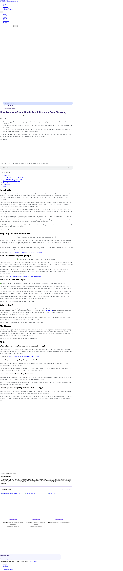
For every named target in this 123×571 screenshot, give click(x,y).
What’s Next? (7, 183)
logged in (8, 558)
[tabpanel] (12, 510)
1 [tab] (59, 490)
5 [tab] (66, 490)
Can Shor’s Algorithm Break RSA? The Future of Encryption (59, 523)
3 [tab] (62, 490)
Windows (5, 17)
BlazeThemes (33, 561)
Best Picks (5, 19)
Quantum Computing (9, 103)
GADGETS (5, 22)
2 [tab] (61, 490)
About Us (5, 4)
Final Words (6, 184)
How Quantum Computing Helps (12, 179)
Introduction (6, 175)
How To (5, 18)
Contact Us (5, 5)
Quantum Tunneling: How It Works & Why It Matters (13, 523)
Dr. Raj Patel (49, 310)
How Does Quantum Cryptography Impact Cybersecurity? (25, 276)
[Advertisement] (7, 59)
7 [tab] (69, 490)
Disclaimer (5, 7)
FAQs (4, 186)
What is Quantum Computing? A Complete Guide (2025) (25, 252)
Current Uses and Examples (11, 181)
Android (5, 15)
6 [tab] (67, 490)
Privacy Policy (6, 8)
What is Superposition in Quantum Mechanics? (35, 522)
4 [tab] (64, 490)
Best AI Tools (6, 21)
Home (4, 14)
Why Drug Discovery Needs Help (13, 177)
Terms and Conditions (8, 9)
